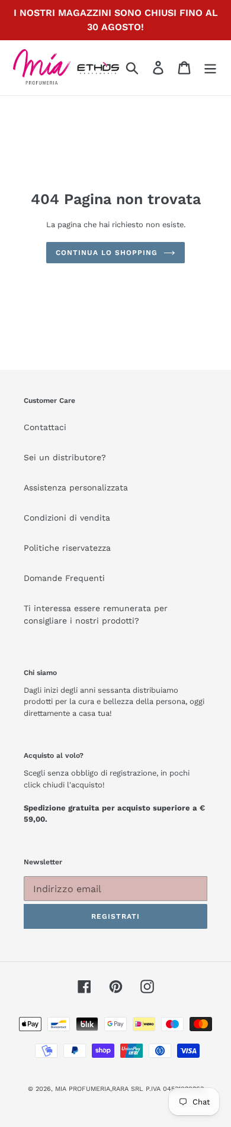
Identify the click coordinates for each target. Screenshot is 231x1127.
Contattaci (45, 427)
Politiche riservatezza (67, 548)
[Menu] (210, 67)
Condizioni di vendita (67, 517)
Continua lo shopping (106, 252)
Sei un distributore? (65, 457)
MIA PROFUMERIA (82, 1089)
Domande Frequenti (64, 578)
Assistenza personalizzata (76, 487)
